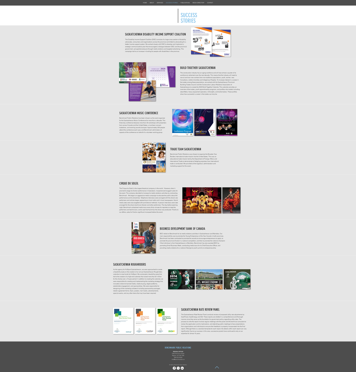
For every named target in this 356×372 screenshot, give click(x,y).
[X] (178, 368)
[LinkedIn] (182, 368)
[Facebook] (174, 368)
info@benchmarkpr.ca (178, 359)
